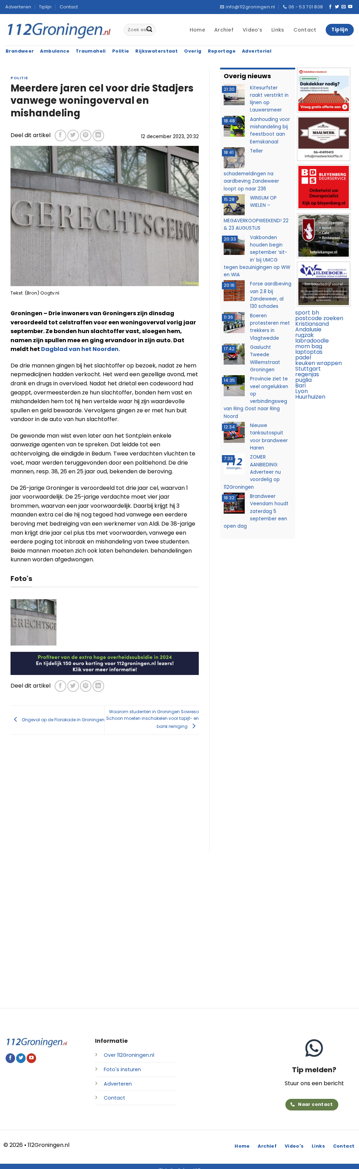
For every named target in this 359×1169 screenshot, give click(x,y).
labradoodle (312, 341)
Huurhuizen (310, 397)
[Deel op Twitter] (73, 135)
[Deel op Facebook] (60, 135)
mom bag (308, 346)
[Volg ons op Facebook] (330, 7)
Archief (223, 29)
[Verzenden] (149, 30)
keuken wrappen (318, 363)
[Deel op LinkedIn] (98, 135)
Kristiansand (312, 324)
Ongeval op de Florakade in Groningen (62, 720)
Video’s (252, 29)
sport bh (307, 313)
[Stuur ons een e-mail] (343, 7)
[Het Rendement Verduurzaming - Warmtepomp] (105, 663)
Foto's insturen (122, 1069)
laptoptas (309, 352)
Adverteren (18, 7)
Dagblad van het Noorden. (80, 349)
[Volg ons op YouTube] (350, 7)
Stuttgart (308, 369)
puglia (303, 380)
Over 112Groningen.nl (129, 1055)
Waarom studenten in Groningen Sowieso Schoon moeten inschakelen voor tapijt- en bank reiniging (152, 719)
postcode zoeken (319, 318)
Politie (19, 78)
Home (197, 29)
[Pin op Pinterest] (86, 135)
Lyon (301, 391)
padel (303, 357)
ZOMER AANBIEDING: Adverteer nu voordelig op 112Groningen (252, 472)
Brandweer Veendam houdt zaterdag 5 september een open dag (256, 511)
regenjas (307, 374)
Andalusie (308, 329)
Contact (69, 7)
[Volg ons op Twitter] (337, 7)
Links (277, 29)
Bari (300, 385)
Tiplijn (45, 7)
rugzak (304, 335)
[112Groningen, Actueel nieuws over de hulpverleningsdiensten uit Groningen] (59, 30)
